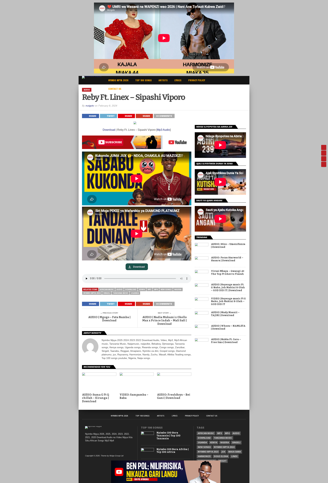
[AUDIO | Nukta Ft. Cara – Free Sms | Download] (201, 340)
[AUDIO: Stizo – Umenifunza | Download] (201, 245)
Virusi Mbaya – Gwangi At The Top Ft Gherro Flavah (227, 272)
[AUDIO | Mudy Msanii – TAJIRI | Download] (201, 313)
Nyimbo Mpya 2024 (92, 293)
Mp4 (156, 289)
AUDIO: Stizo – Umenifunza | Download (228, 245)
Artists (163, 80)
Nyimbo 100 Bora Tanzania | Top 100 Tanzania (168, 435)
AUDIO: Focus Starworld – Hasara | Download (227, 259)
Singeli (106, 293)
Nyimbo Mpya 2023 (208, 451)
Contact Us (114, 88)
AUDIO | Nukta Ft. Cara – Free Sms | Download (226, 341)
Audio (119, 289)
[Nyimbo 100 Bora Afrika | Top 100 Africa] (147, 450)
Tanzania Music (120, 293)
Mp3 (149, 289)
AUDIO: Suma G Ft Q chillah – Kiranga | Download (95, 398)
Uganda (135, 293)
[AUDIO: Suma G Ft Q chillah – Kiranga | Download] (99, 374)
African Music (107, 289)
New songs (166, 289)
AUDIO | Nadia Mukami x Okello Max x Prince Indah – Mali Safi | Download (164, 320)
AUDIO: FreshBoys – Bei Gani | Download (173, 396)
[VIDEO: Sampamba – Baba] (137, 374)
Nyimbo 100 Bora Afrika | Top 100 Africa (172, 451)
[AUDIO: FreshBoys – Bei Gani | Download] (174, 374)
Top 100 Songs (143, 80)
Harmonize (204, 456)
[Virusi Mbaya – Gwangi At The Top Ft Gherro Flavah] (201, 272)
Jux (223, 451)
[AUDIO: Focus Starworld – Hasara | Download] (201, 258)
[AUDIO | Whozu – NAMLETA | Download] (201, 327)
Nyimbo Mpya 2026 (118, 80)
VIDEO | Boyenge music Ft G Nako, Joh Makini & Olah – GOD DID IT (228, 301)
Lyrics (177, 80)
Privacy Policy (196, 80)
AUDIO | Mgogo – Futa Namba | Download (109, 319)
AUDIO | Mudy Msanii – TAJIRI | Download (225, 314)
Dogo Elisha (221, 456)
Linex (234, 456)
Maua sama (234, 451)
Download (109, 129)
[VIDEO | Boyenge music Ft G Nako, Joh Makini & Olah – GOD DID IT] (201, 299)
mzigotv (90, 105)
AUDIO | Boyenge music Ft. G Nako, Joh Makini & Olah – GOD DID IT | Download (228, 287)
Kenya (142, 289)
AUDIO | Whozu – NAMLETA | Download (228, 327)
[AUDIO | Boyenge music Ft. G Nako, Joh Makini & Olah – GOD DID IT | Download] (201, 285)
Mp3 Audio (163, 129)
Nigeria (177, 289)
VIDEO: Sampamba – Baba (134, 396)
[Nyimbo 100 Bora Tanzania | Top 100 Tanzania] (147, 434)
